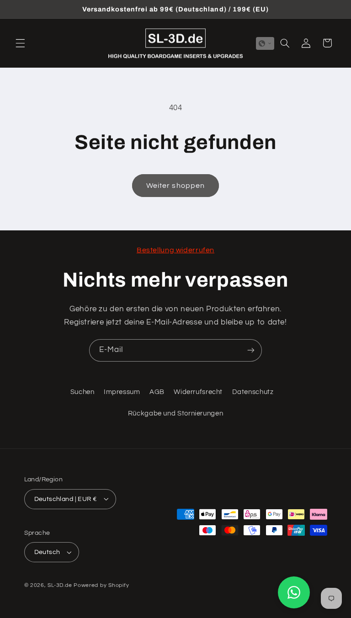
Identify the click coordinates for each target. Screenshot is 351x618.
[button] (20, 42)
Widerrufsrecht (198, 392)
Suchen (82, 392)
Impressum (122, 392)
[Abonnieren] (250, 350)
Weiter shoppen (175, 185)
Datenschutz (253, 392)
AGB (157, 392)
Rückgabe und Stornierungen (175, 413)
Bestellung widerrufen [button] (175, 250)
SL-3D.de (60, 585)
